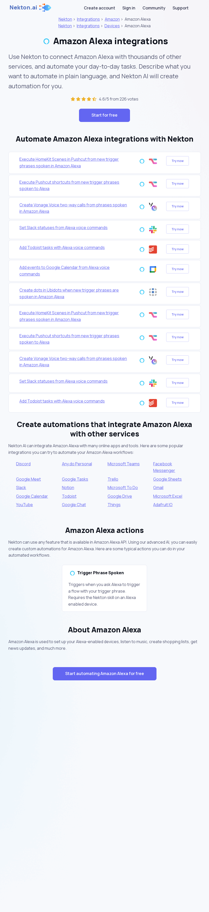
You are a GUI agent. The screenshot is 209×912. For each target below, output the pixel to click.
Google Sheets (167, 479)
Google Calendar (32, 496)
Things (114, 504)
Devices (112, 26)
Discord (23, 464)
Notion (68, 487)
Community (153, 8)
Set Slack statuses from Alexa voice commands (63, 227)
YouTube (24, 504)
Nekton (65, 19)
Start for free (104, 115)
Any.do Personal (77, 464)
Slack (21, 487)
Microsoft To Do (123, 487)
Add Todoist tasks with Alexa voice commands (62, 247)
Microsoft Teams (124, 464)
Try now (178, 161)
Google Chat (74, 504)
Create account (99, 8)
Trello (113, 479)
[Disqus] (104, 775)
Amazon (112, 19)
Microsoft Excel (167, 496)
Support (181, 8)
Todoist (69, 496)
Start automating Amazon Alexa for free (104, 673)
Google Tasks (75, 479)
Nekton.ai (23, 7)
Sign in (128, 8)
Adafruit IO (163, 504)
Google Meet (28, 479)
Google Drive (120, 496)
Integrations (88, 19)
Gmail (158, 487)
